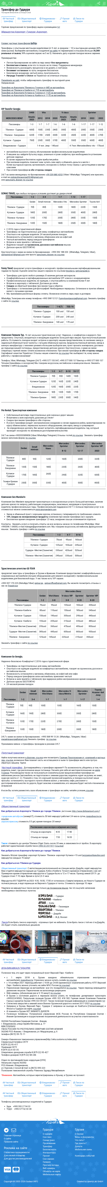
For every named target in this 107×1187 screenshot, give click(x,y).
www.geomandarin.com (45, 509)
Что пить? (79, 1140)
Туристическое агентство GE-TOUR (18, 568)
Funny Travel (7, 268)
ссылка (89, 790)
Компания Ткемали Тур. (13, 335)
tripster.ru (70, 271)
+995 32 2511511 (46, 846)
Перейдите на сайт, (10, 80)
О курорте (47, 1134)
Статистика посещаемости (16, 1152)
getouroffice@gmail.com (55, 583)
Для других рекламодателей (18, 1158)
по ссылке (64, 353)
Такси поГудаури (79, 19)
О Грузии (79, 1134)
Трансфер (47, 1146)
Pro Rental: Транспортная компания (19, 410)
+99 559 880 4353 (54, 174)
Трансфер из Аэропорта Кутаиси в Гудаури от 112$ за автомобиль (33, 93)
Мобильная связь (83, 1149)
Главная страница (12, 1135)
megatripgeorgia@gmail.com (14, 739)
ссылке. (15, 301)
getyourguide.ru (82, 271)
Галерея (46, 1162)
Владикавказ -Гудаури (49, 19)
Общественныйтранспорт (28, 19)
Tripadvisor (13, 586)
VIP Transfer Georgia (10, 109)
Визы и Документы (84, 1137)
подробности (26, 980)
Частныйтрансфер (9, 19)
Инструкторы (49, 1152)
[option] (54, 942)
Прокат (46, 1156)
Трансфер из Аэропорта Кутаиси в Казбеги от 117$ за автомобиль (33, 95)
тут (58, 27)
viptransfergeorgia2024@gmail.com (26, 177)
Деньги (78, 1146)
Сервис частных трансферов (19, 43)
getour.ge (39, 583)
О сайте (7, 1138)
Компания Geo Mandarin (13, 497)
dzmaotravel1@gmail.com (13, 254)
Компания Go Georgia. (12, 656)
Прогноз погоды (51, 1165)
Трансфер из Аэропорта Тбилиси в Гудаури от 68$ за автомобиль (33, 87)
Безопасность (49, 1149)
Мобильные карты (52, 1174)
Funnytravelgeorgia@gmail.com (73, 298)
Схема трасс (49, 1140)
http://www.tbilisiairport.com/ (85, 811)
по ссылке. (30, 438)
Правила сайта (11, 1141)
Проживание (49, 1143)
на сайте (54, 50)
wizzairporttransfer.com (93, 855)
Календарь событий (84, 1156)
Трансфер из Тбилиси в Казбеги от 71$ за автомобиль (27, 90)
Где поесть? (81, 1143)
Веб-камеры (49, 1168)
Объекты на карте (51, 1171)
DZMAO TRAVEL (8, 193)
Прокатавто (66, 19)
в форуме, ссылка (34, 757)
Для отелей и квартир (14, 1155)
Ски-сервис (48, 1159)
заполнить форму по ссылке (19, 180)
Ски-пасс (47, 1137)
